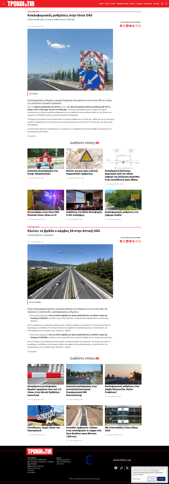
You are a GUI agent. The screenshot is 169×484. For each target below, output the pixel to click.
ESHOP (112, 4)
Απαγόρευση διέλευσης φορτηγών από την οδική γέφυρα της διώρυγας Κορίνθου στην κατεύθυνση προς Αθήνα (122, 175)
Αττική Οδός (33, 352)
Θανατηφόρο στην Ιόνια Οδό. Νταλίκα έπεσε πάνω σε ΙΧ (43, 213)
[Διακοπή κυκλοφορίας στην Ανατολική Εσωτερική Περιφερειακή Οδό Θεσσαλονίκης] (84, 374)
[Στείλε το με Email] (130, 26)
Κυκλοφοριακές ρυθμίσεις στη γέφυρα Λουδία (121, 213)
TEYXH (107, 4)
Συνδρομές (30, 470)
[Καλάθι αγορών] (162, 4)
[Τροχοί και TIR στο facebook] (116, 468)
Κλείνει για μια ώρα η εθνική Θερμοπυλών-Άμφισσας (82, 172)
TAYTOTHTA (60, 464)
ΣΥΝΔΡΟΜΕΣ (148, 4)
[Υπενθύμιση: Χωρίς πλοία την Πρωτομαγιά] (45, 415)
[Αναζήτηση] (166, 4)
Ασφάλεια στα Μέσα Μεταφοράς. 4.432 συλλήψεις (84, 213)
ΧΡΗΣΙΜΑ (139, 4)
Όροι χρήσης (96, 479)
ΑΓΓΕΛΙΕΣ (156, 4)
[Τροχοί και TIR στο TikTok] (121, 468)
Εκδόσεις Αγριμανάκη (63, 460)
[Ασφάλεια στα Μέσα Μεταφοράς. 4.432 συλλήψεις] (84, 200)
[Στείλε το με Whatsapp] (139, 26)
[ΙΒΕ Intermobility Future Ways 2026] (123, 415)
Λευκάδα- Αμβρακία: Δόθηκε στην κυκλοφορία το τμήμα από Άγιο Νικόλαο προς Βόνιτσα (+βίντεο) (83, 432)
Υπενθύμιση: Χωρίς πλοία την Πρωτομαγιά (43, 429)
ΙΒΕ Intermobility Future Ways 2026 (121, 429)
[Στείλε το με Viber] (136, 26)
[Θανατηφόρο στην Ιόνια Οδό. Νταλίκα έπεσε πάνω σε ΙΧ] (45, 200)
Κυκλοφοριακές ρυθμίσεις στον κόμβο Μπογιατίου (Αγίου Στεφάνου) (122, 389)
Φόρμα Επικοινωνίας (33, 468)
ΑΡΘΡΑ (101, 4)
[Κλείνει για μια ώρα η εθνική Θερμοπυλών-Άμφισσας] (84, 158)
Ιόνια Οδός (32, 136)
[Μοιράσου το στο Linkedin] (127, 26)
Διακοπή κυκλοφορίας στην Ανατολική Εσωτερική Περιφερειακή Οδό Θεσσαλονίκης (81, 391)
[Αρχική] (21, 3)
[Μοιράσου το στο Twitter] (124, 26)
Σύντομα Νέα (33, 11)
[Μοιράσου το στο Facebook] (121, 26)
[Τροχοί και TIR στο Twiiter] (127, 468)
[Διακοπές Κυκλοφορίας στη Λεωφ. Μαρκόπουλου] (45, 158)
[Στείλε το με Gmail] (133, 26)
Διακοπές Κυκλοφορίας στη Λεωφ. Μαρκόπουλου (42, 172)
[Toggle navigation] (3, 4)
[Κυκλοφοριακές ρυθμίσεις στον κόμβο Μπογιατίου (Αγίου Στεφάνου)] (123, 374)
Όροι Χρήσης (31, 472)
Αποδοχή (161, 479)
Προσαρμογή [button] (136, 479)
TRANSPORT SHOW (122, 4)
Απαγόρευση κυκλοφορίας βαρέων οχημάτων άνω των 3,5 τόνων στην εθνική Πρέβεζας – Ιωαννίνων (44, 391)
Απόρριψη (152, 479)
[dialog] (149, 474)
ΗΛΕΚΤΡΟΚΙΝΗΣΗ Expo (64, 462)
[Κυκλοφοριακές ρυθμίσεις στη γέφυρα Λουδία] (123, 200)
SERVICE (132, 4)
